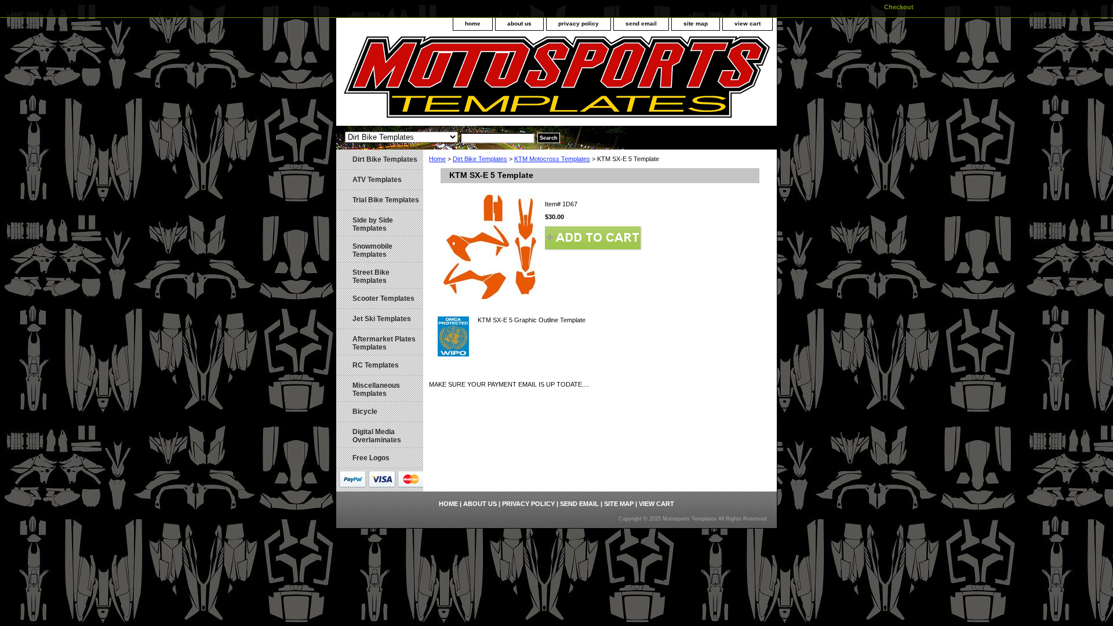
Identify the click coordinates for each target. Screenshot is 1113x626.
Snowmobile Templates (372, 250)
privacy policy (578, 23)
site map (695, 23)
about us (519, 23)
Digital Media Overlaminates (376, 436)
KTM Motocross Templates (552, 158)
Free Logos (371, 458)
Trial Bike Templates (385, 200)
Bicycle (364, 411)
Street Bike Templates (371, 276)
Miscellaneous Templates (376, 389)
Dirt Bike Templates (480, 158)
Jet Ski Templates (381, 319)
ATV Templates (377, 180)
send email (641, 23)
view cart (747, 23)
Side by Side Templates (372, 224)
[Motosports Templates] (481, 81)
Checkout (899, 6)
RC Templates (375, 365)
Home (437, 158)
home (473, 23)
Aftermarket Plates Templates (384, 343)
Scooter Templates (383, 298)
